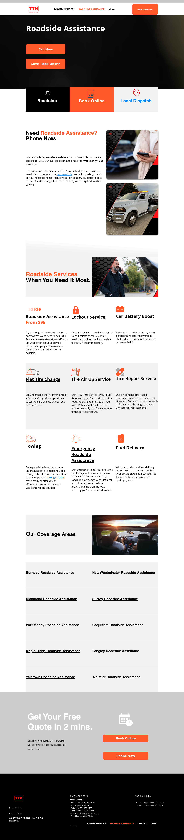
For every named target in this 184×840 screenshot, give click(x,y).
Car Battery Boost (135, 316)
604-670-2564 (84, 805)
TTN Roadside (64, 174)
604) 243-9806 (88, 802)
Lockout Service (88, 317)
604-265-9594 (86, 816)
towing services (56, 477)
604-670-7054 (88, 811)
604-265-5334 (92, 813)
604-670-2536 (86, 808)
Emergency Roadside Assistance (83, 454)
